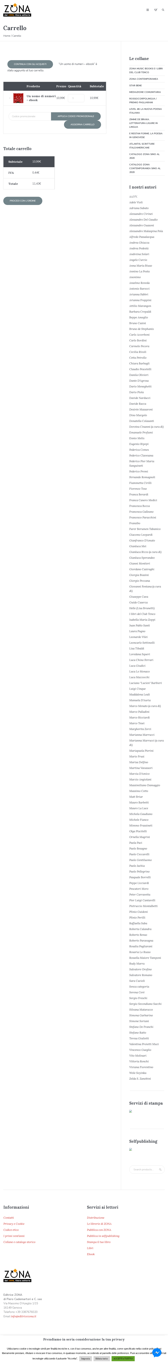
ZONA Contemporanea (143, 79)
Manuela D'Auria (140, 700)
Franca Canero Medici (143, 500)
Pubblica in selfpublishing (103, 1236)
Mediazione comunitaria (145, 92)
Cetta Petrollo (138, 357)
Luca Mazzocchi (139, 677)
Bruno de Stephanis (141, 329)
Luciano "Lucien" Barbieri (145, 683)
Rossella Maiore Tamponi (145, 958)
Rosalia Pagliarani (140, 946)
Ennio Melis (136, 438)
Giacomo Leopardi (141, 535)
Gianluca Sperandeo (142, 558)
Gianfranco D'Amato (142, 540)
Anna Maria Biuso (140, 265)
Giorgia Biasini (139, 575)
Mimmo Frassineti (140, 825)
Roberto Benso (138, 935)
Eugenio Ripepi (139, 444)
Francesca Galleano (141, 512)
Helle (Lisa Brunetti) (142, 608)
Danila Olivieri (138, 375)
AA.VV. (133, 196)
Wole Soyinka (137, 1073)
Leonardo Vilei (138, 637)
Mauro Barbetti (139, 802)
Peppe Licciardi (139, 883)
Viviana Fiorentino (141, 1067)
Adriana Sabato (139, 208)
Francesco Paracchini (142, 517)
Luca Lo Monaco (139, 671)
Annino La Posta (139, 271)
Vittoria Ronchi (139, 1061)
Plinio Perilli (137, 917)
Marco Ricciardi (139, 717)
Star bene (135, 85)
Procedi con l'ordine (23, 200)
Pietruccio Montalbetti (143, 906)
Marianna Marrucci (142, 735)
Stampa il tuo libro (99, 1242)
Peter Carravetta (139, 894)
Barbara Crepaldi (140, 311)
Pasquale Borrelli (140, 877)
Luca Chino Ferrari (141, 660)
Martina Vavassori (141, 768)
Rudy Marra (137, 963)
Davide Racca (137, 404)
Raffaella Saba (138, 923)
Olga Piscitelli (138, 831)
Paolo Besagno (138, 848)
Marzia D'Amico (139, 774)
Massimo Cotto (138, 791)
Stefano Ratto (137, 1032)
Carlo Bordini (138, 340)
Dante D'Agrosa (139, 381)
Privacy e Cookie (13, 1224)
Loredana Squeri (139, 654)
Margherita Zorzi (140, 729)
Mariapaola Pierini (141, 751)
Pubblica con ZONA (99, 1230)
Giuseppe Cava (138, 596)
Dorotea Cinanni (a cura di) (146, 427)
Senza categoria (139, 986)
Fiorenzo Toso (138, 489)
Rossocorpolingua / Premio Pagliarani (143, 100)
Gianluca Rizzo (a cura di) (145, 552)
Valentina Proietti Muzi (144, 1044)
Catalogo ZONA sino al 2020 (144, 156)
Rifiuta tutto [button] (101, 1358)
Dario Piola (136, 392)
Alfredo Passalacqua (141, 237)
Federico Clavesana (141, 455)
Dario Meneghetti (140, 386)
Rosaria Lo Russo (140, 952)
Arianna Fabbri (138, 294)
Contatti (8, 1218)
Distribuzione (95, 1218)
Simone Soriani (139, 1021)
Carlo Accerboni (139, 334)
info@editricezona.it (23, 1316)
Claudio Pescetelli (140, 369)
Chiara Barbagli (139, 363)
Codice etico (11, 1230)
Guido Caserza (138, 602)
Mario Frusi (136, 756)
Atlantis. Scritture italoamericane (142, 145)
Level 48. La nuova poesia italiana (145, 111)
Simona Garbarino (141, 1015)
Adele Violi (136, 202)
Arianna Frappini (140, 300)
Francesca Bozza (139, 506)
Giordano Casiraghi (141, 569)
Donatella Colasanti (141, 421)
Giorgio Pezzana (139, 581)
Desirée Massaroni (141, 409)
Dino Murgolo (138, 415)
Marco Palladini (139, 712)
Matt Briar (136, 797)
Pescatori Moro (138, 889)
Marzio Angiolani (140, 779)
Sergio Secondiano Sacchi (145, 1004)
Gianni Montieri (139, 563)
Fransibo (134, 523)
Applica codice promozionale (76, 116)
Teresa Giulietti (139, 1038)
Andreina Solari (139, 254)
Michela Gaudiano (140, 814)
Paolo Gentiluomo (140, 860)
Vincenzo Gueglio (140, 1050)
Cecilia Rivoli (137, 352)
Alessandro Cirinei (141, 214)
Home (6, 35)
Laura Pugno (137, 631)
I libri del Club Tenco (142, 614)
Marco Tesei (137, 723)
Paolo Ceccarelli (139, 854)
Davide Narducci (139, 398)
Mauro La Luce (138, 808)
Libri (90, 1248)
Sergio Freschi (138, 998)
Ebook (91, 1254)
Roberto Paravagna (141, 940)
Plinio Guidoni (138, 912)
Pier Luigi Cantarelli (142, 900)
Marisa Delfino (138, 762)
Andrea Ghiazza (139, 242)
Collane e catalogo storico (19, 1242)
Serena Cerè (137, 992)
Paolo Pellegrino (139, 871)
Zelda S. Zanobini (140, 1078)
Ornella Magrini (139, 837)
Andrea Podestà (138, 248)
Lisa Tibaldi (136, 648)
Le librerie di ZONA (99, 1224)
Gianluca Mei (137, 546)
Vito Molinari (138, 1055)
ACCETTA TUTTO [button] (123, 1358)
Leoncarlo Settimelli (142, 643)
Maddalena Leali (139, 694)
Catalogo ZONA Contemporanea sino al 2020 (145, 168)
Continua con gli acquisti (30, 64)
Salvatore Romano (140, 975)
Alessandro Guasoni (141, 225)
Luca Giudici (137, 666)
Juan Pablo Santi (139, 625)
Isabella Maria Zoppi (142, 620)
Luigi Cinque (137, 689)
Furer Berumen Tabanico (145, 529)
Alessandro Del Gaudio (143, 219)
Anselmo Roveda (139, 283)
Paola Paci (135, 843)
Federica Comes (139, 450)
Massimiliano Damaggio (144, 785)
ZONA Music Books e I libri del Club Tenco (146, 70)
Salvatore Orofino (140, 969)
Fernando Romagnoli (142, 477)
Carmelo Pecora (139, 346)
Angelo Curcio (138, 260)
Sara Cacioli (137, 981)
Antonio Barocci (139, 288)
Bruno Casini (137, 323)
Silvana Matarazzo (141, 1009)
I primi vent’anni (14, 1236)
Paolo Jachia (137, 866)
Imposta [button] (85, 1358)
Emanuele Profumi (141, 432)
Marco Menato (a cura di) (145, 706)
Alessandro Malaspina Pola (146, 231)
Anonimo (135, 277)
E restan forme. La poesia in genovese (145, 135)
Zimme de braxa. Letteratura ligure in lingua (143, 123)
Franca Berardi (138, 494)
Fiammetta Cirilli (140, 483)
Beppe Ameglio (138, 317)
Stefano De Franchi (141, 1027)
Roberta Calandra (140, 929)
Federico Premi (138, 471)
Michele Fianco (138, 820)
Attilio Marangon (140, 306)
